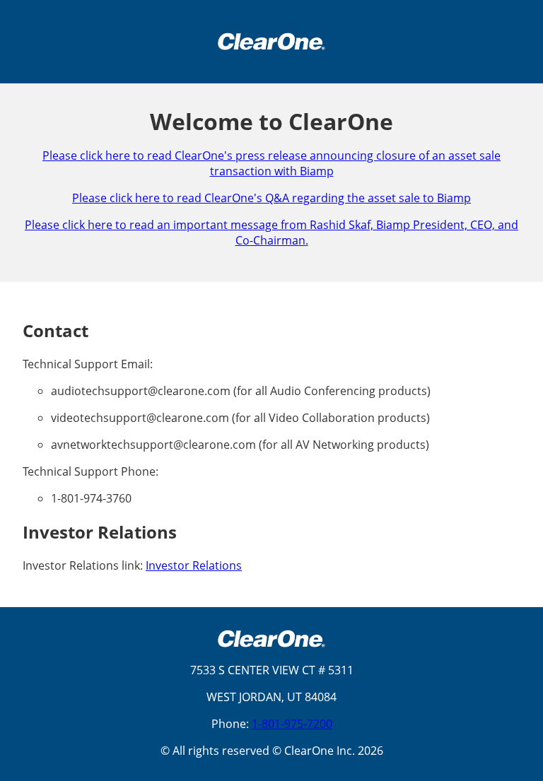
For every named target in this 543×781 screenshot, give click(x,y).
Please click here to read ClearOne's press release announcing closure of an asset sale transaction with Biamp (271, 163)
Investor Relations (194, 565)
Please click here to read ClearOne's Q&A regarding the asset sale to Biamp (271, 198)
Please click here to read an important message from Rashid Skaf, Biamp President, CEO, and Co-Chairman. (271, 232)
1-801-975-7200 (292, 724)
